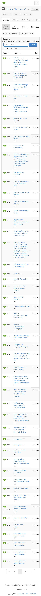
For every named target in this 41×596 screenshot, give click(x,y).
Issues (16, 20)
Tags (26, 27)
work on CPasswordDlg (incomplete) (19, 326)
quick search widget (21, 518)
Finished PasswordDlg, (22, 306)
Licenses (21, 594)
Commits (6, 27)
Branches (15, 27)
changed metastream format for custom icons (21, 183)
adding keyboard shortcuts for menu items (20, 509)
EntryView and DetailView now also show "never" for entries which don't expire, (21, 62)
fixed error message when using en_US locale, (21, 87)
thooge (10, 9)
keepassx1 (20, 9)
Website (33, 594)
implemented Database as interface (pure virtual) (21, 222)
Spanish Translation (20, 279)
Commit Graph (28, 33)
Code (7, 20)
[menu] (11, 594)
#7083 (19, 78)
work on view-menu (21, 488)
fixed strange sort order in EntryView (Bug (20, 75)
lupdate (16, 274)
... (15, 68)
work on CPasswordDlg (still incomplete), (20, 315)
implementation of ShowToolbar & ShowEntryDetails (20, 430)
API (27, 594)
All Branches (12, 48)
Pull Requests (28, 20)
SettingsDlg (18, 439)
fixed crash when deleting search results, (20, 288)
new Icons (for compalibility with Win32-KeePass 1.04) (21, 461)
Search (33, 44)
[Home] (3, 2)
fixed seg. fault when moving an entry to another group (21, 233)
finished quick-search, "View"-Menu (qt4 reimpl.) (21, 497)
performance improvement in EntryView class (19, 405)
